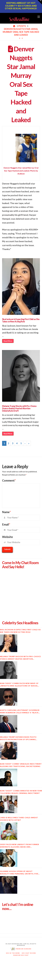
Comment (9, 480)
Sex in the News (13, 953)
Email (6, 524)
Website (7, 537)
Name (6, 512)
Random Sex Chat (21, 955)
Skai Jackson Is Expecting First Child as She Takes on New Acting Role (20, 320)
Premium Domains (23, 949)
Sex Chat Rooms (29, 953)
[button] (38, 16)
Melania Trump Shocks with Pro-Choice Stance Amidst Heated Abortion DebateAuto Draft (19, 408)
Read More (8, 341)
